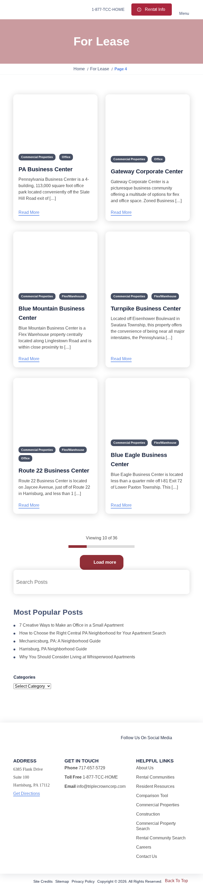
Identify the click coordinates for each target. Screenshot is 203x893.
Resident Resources (155, 786)
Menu (184, 13)
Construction (148, 814)
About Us (145, 768)
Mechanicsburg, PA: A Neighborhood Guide (60, 641)
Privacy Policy (83, 881)
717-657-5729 (92, 768)
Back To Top (176, 880)
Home (79, 69)
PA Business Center (46, 169)
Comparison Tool (152, 795)
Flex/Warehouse (73, 296)
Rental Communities (155, 777)
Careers (143, 847)
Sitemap (62, 881)
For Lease (99, 69)
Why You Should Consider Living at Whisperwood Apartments (77, 657)
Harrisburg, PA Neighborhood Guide (53, 649)
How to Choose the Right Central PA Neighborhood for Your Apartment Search (92, 633)
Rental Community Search (161, 838)
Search (181, 582)
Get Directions (26, 793)
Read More (29, 212)
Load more (105, 562)
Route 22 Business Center (54, 470)
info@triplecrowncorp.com (101, 786)
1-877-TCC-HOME (108, 9)
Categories (24, 677)
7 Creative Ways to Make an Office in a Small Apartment (71, 625)
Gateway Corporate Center (147, 171)
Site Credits (43, 881)
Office (66, 157)
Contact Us (146, 856)
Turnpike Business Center (146, 308)
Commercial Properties (37, 157)
